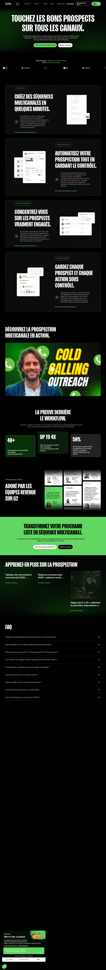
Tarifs (52, 4)
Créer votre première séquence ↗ (25, 132)
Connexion (70, 4)
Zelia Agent (18, 3)
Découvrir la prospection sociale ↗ (66, 191)
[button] (27, 4)
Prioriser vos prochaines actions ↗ (26, 245)
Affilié (45, 4)
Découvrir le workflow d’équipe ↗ (65, 307)
